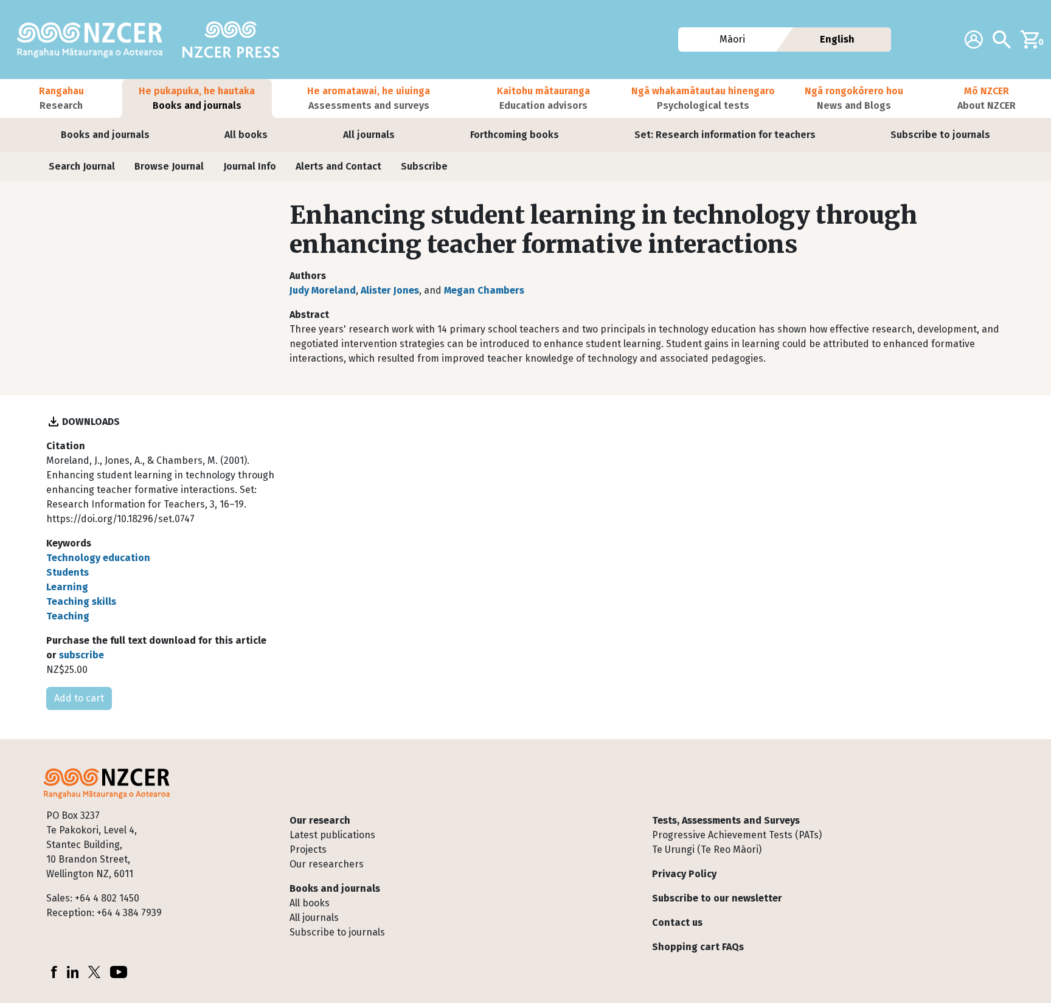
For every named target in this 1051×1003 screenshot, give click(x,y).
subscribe (81, 655)
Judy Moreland (323, 290)
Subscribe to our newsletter (717, 898)
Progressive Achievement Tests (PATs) (737, 835)
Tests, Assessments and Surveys (726, 820)
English (837, 39)
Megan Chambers (484, 290)
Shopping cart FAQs (698, 947)
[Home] (94, 39)
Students (67, 572)
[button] (61, 98)
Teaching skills (81, 601)
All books (246, 134)
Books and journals (105, 134)
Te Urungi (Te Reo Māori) (706, 849)
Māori (731, 39)
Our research (320, 820)
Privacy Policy (684, 874)
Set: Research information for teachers (725, 134)
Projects (308, 849)
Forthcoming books (514, 134)
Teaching (67, 616)
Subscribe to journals (940, 134)
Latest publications (332, 835)
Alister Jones (390, 290)
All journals (369, 134)
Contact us (677, 922)
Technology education (98, 558)
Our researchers (327, 864)
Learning (67, 587)
